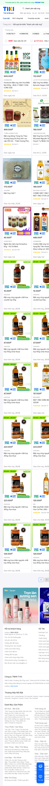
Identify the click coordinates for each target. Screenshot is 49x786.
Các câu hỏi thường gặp (13, 637)
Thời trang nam (41, 723)
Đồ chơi (25, 711)
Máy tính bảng (14, 753)
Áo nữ (37, 711)
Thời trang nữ (40, 709)
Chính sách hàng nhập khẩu (14, 657)
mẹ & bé (41, 13)
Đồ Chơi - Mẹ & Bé (12, 709)
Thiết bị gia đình (23, 780)
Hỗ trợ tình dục (22, 771)
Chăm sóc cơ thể (15, 764)
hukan (21, 698)
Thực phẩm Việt (22, 731)
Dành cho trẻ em (14, 739)
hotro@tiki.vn (22, 660)
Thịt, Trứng (15, 729)
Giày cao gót (39, 744)
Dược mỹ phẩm (23, 773)
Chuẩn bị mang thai (15, 723)
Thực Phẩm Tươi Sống (14, 727)
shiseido (8, 698)
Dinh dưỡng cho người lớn (17, 719)
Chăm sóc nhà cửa (17, 743)
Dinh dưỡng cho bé (15, 717)
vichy (26, 698)
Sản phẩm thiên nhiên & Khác (17, 767)
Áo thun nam (39, 726)
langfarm (15, 698)
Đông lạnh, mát (19, 733)
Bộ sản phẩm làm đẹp (17, 772)
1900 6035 (14, 686)
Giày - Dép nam (41, 754)
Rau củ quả (12, 731)
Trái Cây (7, 729)
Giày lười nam (39, 756)
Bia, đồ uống (12, 737)
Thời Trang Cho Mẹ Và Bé (13, 711)
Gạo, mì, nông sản (16, 735)
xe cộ (34, 13)
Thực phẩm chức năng (16, 762)
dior (12, 696)
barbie (35, 696)
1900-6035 (14, 632)
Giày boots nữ (42, 748)
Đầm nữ (42, 711)
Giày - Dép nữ (40, 741)
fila (30, 698)
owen (41, 696)
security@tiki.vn (21, 663)
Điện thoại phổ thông (15, 751)
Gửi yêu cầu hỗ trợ (11, 640)
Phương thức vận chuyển (13, 646)
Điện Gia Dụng (10, 778)
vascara (7, 696)
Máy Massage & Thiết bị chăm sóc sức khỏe (18, 765)
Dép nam (45, 758)
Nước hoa (12, 771)
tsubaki (35, 698)
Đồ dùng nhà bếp (10, 780)
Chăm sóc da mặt (11, 760)
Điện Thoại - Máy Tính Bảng (16, 747)
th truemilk (28, 696)
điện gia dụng (25, 13)
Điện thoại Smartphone (12, 749)
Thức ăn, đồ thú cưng (15, 741)
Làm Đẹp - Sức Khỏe (13, 757)
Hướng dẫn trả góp (11, 654)
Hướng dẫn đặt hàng (11, 643)
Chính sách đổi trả (11, 652)
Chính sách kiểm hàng (12, 649)
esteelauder (19, 696)
